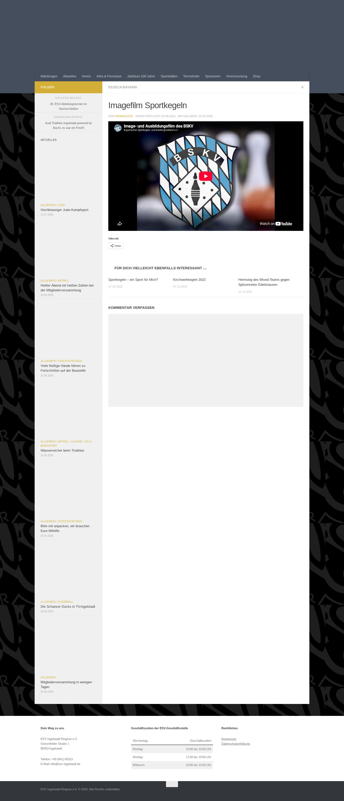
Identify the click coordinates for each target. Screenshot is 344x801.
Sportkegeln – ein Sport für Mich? (133, 280)
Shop (256, 76)
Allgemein (48, 205)
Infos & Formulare (109, 76)
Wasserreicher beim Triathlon (62, 450)
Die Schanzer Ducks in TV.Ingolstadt (68, 607)
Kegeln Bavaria (122, 87)
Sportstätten (169, 76)
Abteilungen (49, 76)
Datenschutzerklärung (235, 743)
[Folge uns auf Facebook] (94, 87)
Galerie (76, 441)
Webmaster (124, 116)
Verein (86, 76)
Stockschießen (70, 361)
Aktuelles (69, 76)
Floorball (65, 601)
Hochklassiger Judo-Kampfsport (64, 210)
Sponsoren (213, 76)
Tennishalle (191, 76)
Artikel (63, 280)
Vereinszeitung (236, 76)
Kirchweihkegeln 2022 (189, 280)
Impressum (228, 739)
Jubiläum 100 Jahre (141, 76)
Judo (61, 205)
